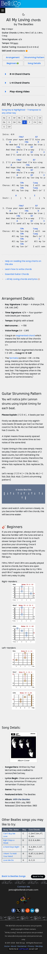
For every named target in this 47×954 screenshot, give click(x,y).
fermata (13, 357)
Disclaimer (22, 946)
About (13, 946)
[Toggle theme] (23, 14)
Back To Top (38, 876)
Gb (40, 122)
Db (4, 122)
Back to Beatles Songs (14, 876)
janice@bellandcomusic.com (23, 889)
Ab (4, 118)
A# (14, 118)
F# (35, 122)
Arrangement (13, 57)
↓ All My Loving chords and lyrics (21, 279)
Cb (29, 118)
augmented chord (25, 335)
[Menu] (2, 10)
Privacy (31, 946)
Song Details (34, 63)
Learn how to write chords (18, 269)
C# (40, 118)
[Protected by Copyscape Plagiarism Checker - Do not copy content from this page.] (23, 949)
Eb (19, 122)
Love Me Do (8, 860)
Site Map (39, 946)
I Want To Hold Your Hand (9, 855)
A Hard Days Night (11, 847)
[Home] (23, 4)
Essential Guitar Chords (17, 274)
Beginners (13, 63)
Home (7, 946)
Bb (19, 118)
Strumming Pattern (34, 57)
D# (14, 122)
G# (9, 127)
